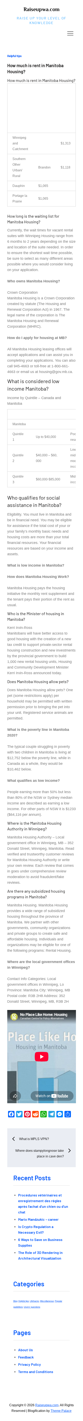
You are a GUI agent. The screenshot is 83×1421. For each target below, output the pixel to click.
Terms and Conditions (35, 1371)
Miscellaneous (47, 1301)
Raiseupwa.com (41, 9)
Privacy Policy (29, 1364)
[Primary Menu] (70, 33)
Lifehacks (34, 1301)
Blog (15, 1301)
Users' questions (32, 1307)
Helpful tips (14, 56)
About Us (25, 1350)
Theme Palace (61, 1411)
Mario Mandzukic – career (38, 1219)
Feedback (26, 1357)
